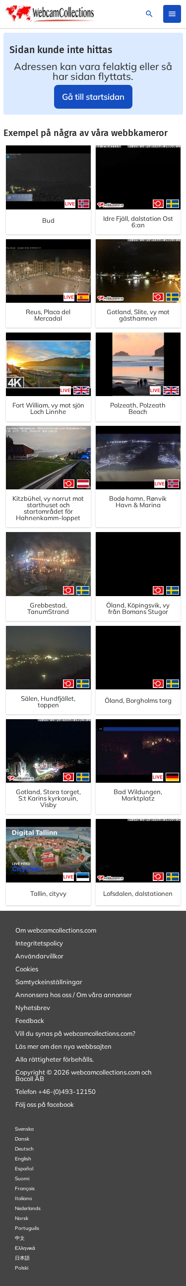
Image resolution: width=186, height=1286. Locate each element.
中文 (20, 1238)
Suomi (22, 1178)
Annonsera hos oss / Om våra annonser (73, 995)
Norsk (21, 1218)
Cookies (26, 969)
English (23, 1158)
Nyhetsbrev (32, 1008)
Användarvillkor (39, 956)
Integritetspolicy (39, 943)
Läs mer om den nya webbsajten (63, 1046)
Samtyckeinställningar (48, 982)
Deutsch (24, 1149)
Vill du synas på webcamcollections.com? (75, 1033)
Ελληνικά (25, 1248)
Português (27, 1228)
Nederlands (28, 1208)
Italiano (23, 1198)
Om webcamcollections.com (55, 930)
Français (25, 1188)
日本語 (22, 1258)
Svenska (24, 1129)
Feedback (29, 1020)
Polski (21, 1268)
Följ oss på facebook (44, 1104)
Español (24, 1168)
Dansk (22, 1139)
